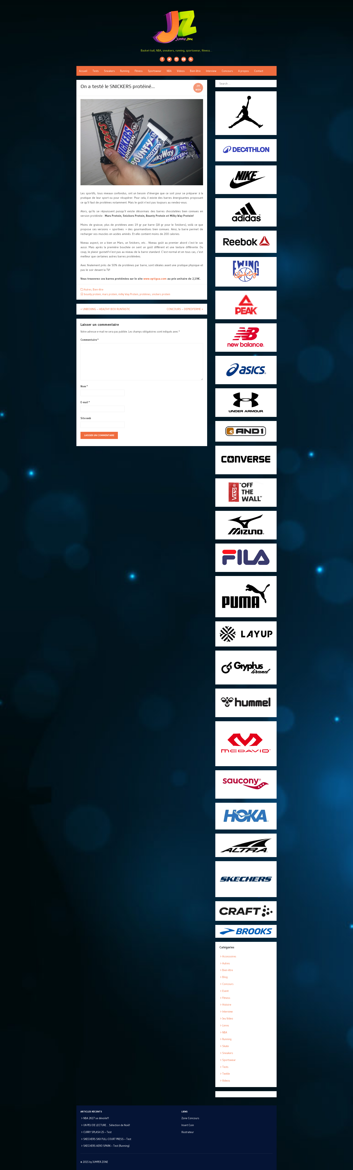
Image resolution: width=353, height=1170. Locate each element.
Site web (85, 418)
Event (225, 990)
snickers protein (161, 294)
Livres (225, 1025)
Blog (225, 977)
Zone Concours (190, 1118)
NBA (169, 71)
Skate (225, 1046)
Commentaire (89, 339)
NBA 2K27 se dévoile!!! (96, 1118)
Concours (227, 71)
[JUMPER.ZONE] (176, 26)
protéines (145, 294)
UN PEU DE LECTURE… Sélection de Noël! (106, 1125)
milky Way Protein (128, 294)
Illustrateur (187, 1132)
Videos (181, 71)
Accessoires (229, 956)
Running (124, 71)
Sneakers (109, 71)
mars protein (109, 294)
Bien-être (195, 71)
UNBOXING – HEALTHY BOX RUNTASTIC (105, 309)
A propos (243, 71)
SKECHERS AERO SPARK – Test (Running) (106, 1145)
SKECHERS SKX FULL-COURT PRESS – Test (107, 1139)
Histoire (226, 1004)
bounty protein (92, 294)
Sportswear (154, 71)
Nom (84, 386)
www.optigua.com (154, 278)
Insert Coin (187, 1125)
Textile (226, 1073)
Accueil (83, 71)
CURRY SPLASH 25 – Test (97, 1132)
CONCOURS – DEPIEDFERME (185, 309)
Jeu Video (227, 1018)
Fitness (139, 71)
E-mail (85, 402)
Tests (96, 71)
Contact (258, 71)
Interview (211, 71)
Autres (88, 289)
